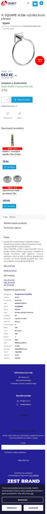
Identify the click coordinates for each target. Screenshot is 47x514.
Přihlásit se (23, 460)
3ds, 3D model (9, 280)
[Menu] (41, 3)
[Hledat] (28, 3)
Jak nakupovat (23, 377)
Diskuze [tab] (12, 217)
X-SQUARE (19, 306)
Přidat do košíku (23, 100)
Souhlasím (33, 508)
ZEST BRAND (34, 475)
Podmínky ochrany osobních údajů (23, 383)
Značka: (8, 28)
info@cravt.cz (25, 401)
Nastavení (22, 500)
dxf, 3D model (9, 285)
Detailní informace (8, 106)
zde (31, 493)
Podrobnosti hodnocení (31, 26)
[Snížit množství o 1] (10, 101)
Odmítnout (12, 508)
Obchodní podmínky (23, 380)
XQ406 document (10, 270)
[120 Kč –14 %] (12, 179)
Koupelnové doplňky (23, 294)
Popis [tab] (5, 217)
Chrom (17, 309)
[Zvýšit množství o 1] (10, 98)
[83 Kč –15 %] (12, 140)
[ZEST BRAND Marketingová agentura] (23, 481)
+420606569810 (25, 404)
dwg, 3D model (9, 282)
